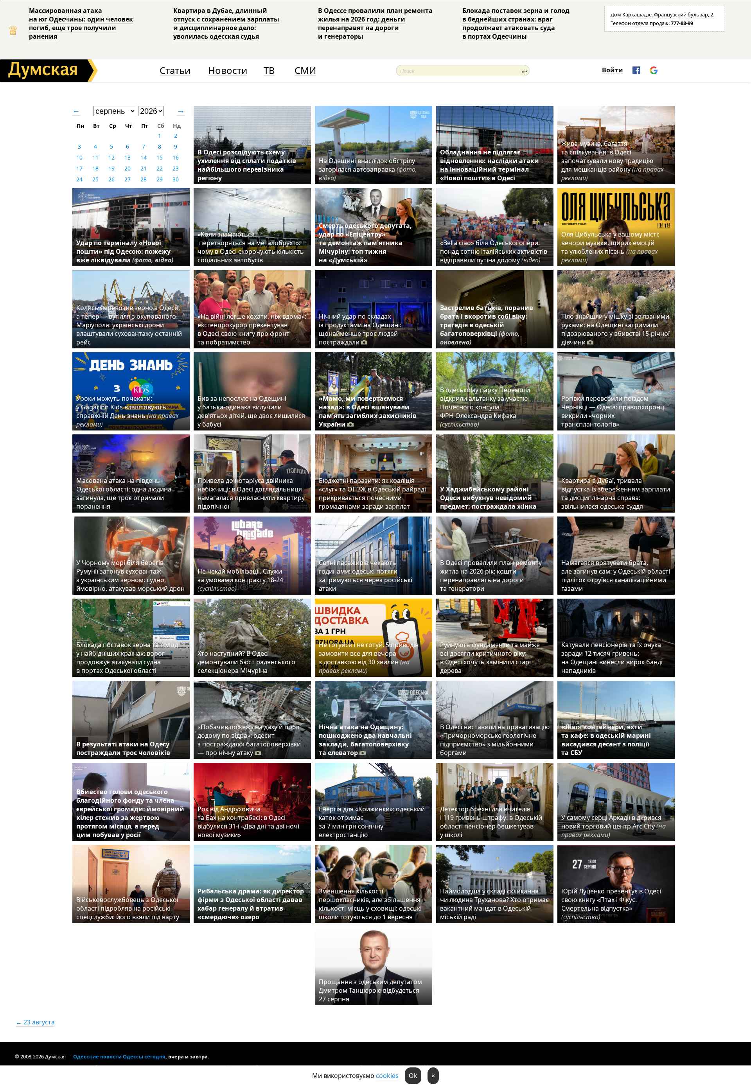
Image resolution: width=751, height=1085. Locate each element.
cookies (387, 1075)
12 (111, 157)
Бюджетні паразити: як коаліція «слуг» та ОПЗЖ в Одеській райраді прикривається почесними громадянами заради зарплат (372, 493)
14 (143, 157)
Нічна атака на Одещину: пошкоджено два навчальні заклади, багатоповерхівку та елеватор (365, 740)
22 (159, 168)
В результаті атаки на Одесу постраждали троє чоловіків (123, 748)
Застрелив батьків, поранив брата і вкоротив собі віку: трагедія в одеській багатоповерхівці (486, 324)
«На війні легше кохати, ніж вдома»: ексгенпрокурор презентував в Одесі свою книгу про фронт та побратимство (252, 329)
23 (175, 168)
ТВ (269, 70)
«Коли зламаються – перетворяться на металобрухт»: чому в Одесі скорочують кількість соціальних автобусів (251, 247)
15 (159, 157)
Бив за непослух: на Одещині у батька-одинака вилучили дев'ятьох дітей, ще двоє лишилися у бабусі (251, 411)
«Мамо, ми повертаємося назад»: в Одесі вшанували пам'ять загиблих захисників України (368, 411)
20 (127, 168)
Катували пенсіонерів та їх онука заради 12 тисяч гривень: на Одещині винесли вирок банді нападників (612, 657)
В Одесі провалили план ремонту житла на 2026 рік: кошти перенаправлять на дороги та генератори (491, 575)
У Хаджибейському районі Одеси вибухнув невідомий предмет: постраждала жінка (488, 498)
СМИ (305, 70)
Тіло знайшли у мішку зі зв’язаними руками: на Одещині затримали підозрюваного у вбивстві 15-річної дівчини (615, 329)
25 (95, 179)
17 (79, 168)
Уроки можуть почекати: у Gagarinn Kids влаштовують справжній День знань (127, 411)
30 (175, 179)
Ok (413, 1075)
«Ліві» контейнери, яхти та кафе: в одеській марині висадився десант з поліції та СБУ (606, 740)
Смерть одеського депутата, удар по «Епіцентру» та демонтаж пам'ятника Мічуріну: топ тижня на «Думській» (365, 242)
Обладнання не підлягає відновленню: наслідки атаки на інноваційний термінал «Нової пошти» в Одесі (489, 165)
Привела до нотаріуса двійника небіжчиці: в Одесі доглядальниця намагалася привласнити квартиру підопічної (251, 493)
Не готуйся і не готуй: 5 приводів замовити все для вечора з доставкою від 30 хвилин (369, 657)
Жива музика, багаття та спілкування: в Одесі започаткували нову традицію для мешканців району (612, 160)
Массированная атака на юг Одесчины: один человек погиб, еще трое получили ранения (81, 23)
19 (111, 168)
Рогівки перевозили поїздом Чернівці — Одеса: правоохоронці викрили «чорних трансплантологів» (613, 411)
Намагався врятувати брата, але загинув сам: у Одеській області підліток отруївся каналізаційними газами (615, 575)
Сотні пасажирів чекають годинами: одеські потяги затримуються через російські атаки (365, 575)
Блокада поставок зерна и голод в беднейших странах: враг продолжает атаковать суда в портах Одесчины (516, 23)
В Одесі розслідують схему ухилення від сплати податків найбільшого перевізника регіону (247, 165)
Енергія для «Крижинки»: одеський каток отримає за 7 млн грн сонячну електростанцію (372, 822)
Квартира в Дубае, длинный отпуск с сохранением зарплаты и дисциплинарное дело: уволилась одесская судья (226, 23)
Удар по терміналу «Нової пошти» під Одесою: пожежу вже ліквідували (124, 251)
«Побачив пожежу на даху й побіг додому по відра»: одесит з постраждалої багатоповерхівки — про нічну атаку (249, 740)
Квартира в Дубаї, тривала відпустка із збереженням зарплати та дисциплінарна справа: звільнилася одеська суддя (615, 493)
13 (127, 157)
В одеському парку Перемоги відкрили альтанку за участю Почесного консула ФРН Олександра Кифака (485, 407)
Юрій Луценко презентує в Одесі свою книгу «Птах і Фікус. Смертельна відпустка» (611, 904)
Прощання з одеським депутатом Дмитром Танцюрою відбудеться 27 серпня (370, 990)
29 (159, 179)
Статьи (175, 70)
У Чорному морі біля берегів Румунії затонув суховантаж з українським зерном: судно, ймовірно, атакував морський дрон (130, 575)
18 (95, 168)
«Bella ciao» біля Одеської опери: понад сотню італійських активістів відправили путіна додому (493, 251)
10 (79, 157)
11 (95, 157)
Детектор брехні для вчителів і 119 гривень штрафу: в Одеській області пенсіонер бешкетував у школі (491, 822)
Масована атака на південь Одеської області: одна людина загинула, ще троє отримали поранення (123, 493)
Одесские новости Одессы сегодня (119, 1056)
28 (143, 179)
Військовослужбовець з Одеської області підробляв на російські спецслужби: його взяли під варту (127, 908)
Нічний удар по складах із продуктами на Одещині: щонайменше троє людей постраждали (360, 329)
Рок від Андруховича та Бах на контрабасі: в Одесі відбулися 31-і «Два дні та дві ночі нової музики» (248, 822)
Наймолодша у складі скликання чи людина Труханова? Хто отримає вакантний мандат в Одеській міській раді (494, 904)
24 (79, 179)
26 (111, 179)
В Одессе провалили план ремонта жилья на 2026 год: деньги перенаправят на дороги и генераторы (375, 23)
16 (175, 157)
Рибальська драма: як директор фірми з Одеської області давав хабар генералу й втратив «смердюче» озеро (251, 904)
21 (143, 168)
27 (127, 179)
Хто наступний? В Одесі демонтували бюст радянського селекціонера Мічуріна (246, 662)
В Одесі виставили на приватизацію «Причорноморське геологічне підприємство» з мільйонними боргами (495, 740)
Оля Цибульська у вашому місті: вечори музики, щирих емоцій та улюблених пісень (610, 247)
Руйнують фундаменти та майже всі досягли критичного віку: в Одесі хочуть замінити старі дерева (490, 657)
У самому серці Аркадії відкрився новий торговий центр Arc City (613, 826)
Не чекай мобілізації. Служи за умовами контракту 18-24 (240, 580)
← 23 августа (35, 1022)
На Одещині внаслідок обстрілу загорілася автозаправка (368, 169)
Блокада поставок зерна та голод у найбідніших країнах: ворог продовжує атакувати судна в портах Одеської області (127, 657)
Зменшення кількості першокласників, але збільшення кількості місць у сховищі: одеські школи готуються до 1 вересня (370, 904)
